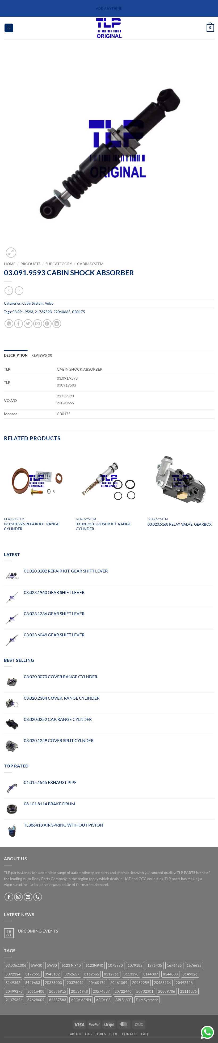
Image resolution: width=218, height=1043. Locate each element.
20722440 (123, 991)
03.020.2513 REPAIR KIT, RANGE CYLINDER (103, 526)
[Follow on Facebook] (9, 897)
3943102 (52, 974)
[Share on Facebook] (18, 323)
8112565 (91, 974)
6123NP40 (94, 965)
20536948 (79, 991)
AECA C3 (103, 1000)
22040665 (61, 312)
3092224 (13, 974)
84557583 (57, 1000)
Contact (130, 1034)
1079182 (135, 965)
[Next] (214, 494)
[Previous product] (19, 290)
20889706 (166, 991)
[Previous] (4, 494)
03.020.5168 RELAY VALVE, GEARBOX (180, 524)
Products (30, 264)
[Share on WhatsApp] (9, 323)
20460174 (97, 982)
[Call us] (37, 897)
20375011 (75, 982)
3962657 (72, 974)
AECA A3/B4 (81, 1000)
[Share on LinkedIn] (56, 323)
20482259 (140, 982)
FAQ (144, 1034)
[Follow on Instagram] (18, 897)
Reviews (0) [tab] (41, 355)
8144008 (170, 974)
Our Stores (95, 1034)
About (76, 1034)
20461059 (118, 982)
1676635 (194, 965)
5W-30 (36, 965)
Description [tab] (16, 355)
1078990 (115, 965)
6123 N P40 (71, 965)
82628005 (35, 1000)
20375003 (53, 982)
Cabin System (90, 264)
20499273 (14, 991)
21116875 (188, 991)
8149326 (190, 974)
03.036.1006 (16, 965)
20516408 (35, 991)
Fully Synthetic (147, 1000)
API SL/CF (123, 1000)
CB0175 (78, 312)
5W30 (52, 965)
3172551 (32, 974)
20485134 (162, 982)
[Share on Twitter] (28, 323)
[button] (9, 28)
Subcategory (58, 264)
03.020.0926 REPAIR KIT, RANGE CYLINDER (31, 526)
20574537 (101, 991)
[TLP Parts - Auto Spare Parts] (109, 28)
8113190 (131, 974)
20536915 (57, 991)
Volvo (49, 303)
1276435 (154, 965)
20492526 (184, 982)
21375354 (14, 1000)
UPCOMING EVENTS (38, 930)
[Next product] (9, 290)
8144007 (150, 974)
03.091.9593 (22, 312)
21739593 (43, 312)
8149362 (13, 982)
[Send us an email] (28, 897)
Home (9, 264)
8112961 (111, 974)
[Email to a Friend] (37, 323)
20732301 (144, 991)
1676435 (174, 965)
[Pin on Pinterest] (47, 323)
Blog (114, 1034)
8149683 (32, 982)
